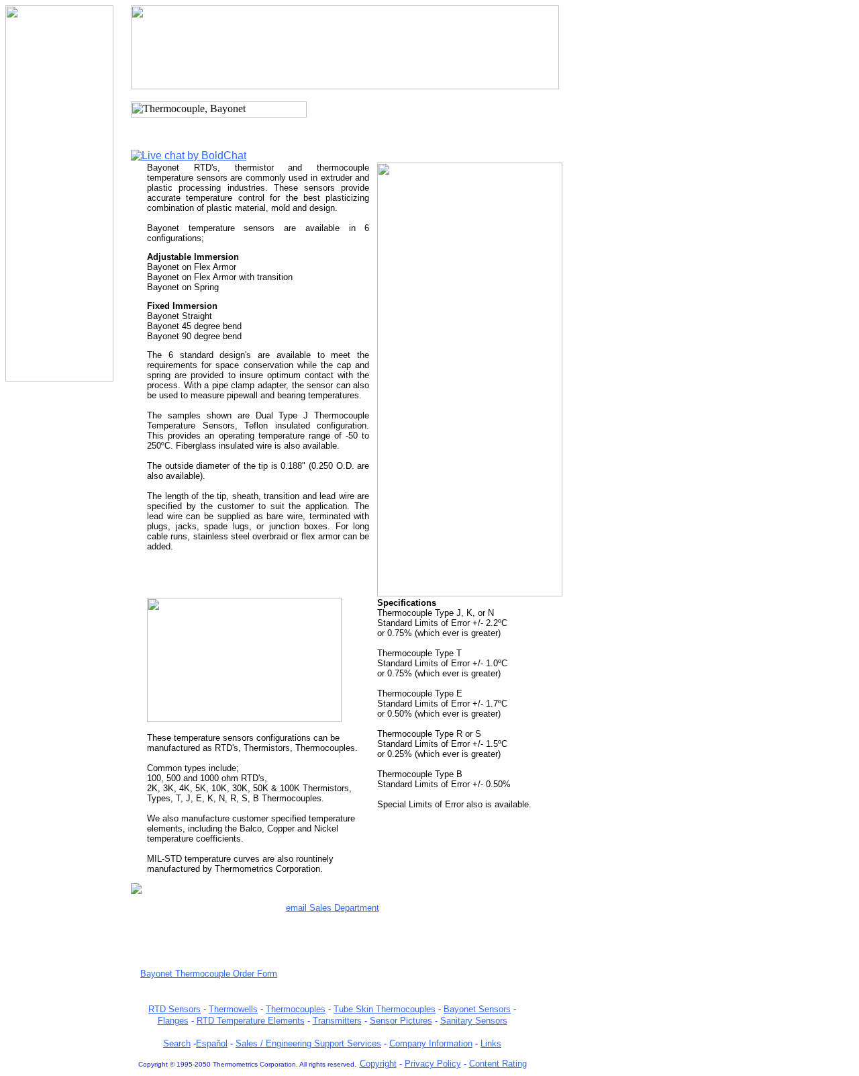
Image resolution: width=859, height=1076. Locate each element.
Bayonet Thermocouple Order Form (208, 974)
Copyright (378, 1064)
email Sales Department (332, 908)
